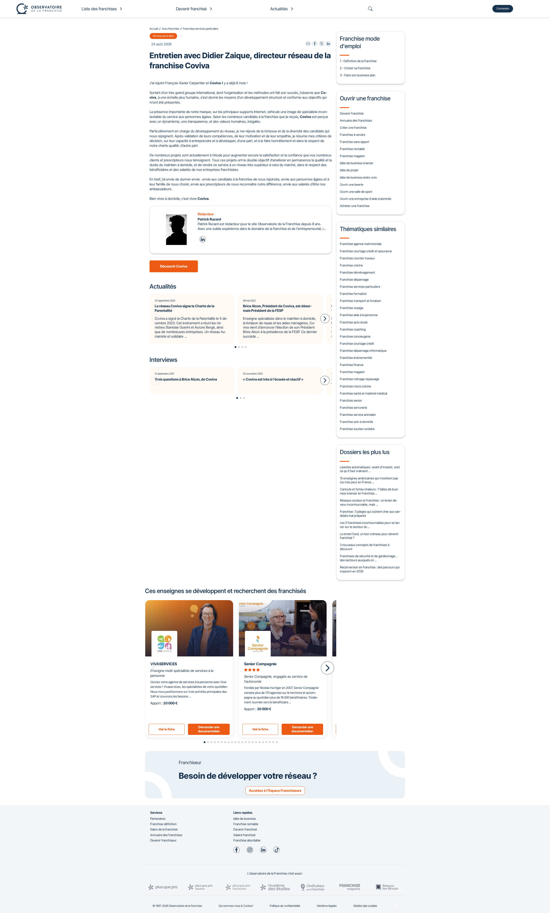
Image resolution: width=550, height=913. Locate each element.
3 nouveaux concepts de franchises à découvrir (364, 547)
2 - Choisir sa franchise (355, 68)
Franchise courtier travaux (357, 258)
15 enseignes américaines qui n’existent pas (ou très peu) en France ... (369, 480)
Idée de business (244, 818)
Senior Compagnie (260, 664)
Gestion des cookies (365, 905)
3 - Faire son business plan (357, 75)
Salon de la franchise (164, 829)
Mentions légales (327, 905)
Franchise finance (352, 365)
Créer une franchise (353, 127)
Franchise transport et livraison (360, 301)
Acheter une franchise (355, 206)
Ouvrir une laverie (351, 184)
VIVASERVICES (163, 664)
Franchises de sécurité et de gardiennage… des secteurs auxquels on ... (368, 558)
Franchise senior (351, 400)
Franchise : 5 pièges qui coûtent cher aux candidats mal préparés (370, 513)
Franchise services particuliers (200, 28)
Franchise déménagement (357, 272)
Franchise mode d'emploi (360, 42)
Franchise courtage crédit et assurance (366, 251)
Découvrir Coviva (173, 266)
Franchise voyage (351, 308)
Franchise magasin (352, 156)
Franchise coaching (353, 329)
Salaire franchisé (244, 835)
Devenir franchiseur (163, 840)
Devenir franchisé (352, 113)
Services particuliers (163, 35)
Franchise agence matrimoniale (361, 244)
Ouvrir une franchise (365, 98)
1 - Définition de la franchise (358, 61)
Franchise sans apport (354, 142)
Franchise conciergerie (355, 336)
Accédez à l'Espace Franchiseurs (275, 790)
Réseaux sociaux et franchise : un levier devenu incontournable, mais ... (368, 502)
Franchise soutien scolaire (357, 429)
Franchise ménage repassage (359, 379)
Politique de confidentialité (285, 905)
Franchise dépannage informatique (363, 350)
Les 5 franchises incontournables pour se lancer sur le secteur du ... (370, 525)
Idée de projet (349, 170)
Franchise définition (163, 824)
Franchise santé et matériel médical (363, 393)
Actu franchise (170, 28)
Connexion (503, 8)
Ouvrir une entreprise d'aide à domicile (365, 198)
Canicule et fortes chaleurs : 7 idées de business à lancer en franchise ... (369, 491)
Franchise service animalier (358, 414)
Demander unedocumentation (209, 729)
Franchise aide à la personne (359, 315)
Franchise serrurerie (353, 407)
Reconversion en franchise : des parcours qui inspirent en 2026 (370, 569)
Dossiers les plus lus (365, 451)
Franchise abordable (246, 840)
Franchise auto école (354, 322)
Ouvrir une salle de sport (356, 191)
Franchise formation (353, 293)
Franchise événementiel (356, 357)
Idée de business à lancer (356, 163)
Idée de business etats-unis (358, 177)
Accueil (154, 28)
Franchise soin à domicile (356, 422)
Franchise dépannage (354, 279)
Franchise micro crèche (355, 386)
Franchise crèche (351, 265)
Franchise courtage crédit (357, 343)
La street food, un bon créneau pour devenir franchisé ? (369, 536)
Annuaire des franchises (356, 120)
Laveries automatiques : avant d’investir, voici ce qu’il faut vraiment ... (370, 469)
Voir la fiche (167, 729)
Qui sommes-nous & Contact (236, 905)
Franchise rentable (352, 149)
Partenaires (157, 818)
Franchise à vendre (352, 134)
